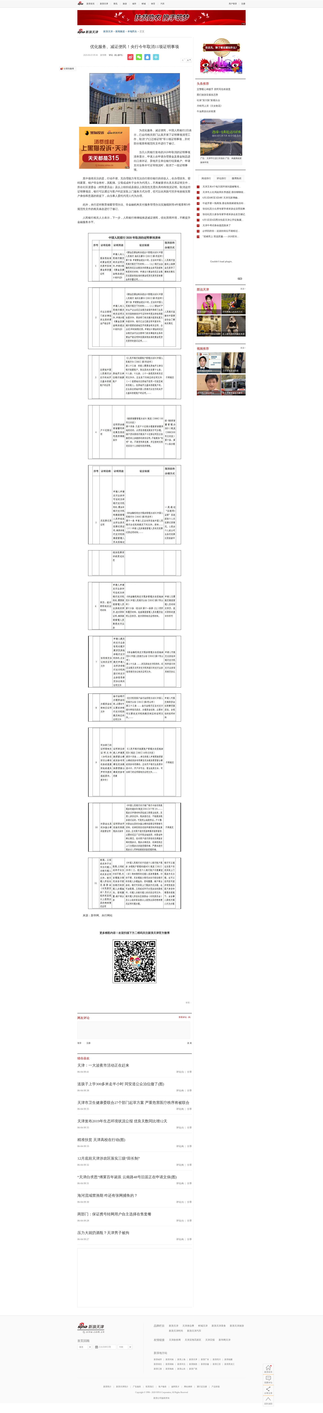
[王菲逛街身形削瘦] (233, 353)
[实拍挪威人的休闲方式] (233, 294)
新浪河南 (170, 1359)
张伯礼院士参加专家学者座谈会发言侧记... (225, 214)
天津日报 (210, 1340)
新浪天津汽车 (194, 1331)
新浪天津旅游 (237, 1326)
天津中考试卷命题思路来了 (217, 225)
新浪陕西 (193, 1364)
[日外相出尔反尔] (209, 353)
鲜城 (144, 4)
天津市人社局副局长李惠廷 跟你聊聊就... (224, 192)
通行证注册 (202, 1386)
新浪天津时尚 (176, 1331)
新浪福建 (228, 1359)
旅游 (125, 4)
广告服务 (137, 1386)
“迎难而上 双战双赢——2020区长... (221, 236)
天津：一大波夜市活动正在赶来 (103, 1065)
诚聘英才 (175, 1386)
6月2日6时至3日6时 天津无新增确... (221, 197)
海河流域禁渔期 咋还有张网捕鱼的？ (107, 1195)
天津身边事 (188, 1326)
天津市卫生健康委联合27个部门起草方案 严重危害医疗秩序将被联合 (133, 1103)
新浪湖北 (158, 1364)
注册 (243, 4)
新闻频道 (120, 31)
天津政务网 (175, 1340)
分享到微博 (69, 69)
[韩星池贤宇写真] (209, 294)
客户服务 (162, 1386)
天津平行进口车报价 (216, 158)
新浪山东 (181, 1369)
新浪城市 (158, 1359)
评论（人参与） (116, 55)
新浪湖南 (170, 1364)
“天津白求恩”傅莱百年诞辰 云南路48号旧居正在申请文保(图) (127, 1177)
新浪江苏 (217, 1364)
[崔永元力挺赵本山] (209, 375)
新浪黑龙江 (229, 1364)
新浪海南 (170, 1369)
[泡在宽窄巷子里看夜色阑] (209, 316)
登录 (79, 1043)
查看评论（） (185, 1017)
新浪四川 (217, 1359)
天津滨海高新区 (193, 1340)
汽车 (162, 4)
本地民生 (132, 31)
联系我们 (150, 1386)
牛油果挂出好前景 (206, 111)
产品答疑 (216, 1386)
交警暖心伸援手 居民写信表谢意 (213, 89)
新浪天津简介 (122, 1386)
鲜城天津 (203, 1326)
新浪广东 (205, 1359)
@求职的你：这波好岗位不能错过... (221, 231)
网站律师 (188, 1386)
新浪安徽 (205, 1364)
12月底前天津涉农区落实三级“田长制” (108, 1158)
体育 (153, 4)
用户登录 (233, 4)
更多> (243, 289)
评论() (180, 1072)
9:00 (121, 1347)
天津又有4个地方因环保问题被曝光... (222, 186)
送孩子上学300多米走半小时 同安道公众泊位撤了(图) (120, 1084)
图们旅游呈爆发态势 (207, 95)
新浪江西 (158, 1369)
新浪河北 (181, 1364)
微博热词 (236, 178)
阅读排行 (206, 178)
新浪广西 (193, 1369)
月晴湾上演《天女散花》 (210, 106)
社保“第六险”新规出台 (208, 100)
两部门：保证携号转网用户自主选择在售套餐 (114, 1214)
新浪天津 (104, 4)
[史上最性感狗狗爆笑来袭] (233, 316)
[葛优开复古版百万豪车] (233, 375)
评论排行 (221, 178)
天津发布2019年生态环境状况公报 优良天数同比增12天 (122, 1121)
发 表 (189, 1043)
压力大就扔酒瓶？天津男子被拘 (103, 1233)
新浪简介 (107, 1386)
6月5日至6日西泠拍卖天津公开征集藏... (223, 220)
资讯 (115, 4)
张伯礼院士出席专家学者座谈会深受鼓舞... (225, 209)
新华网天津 (224, 1340)
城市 (134, 4)
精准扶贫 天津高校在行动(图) (101, 1140)
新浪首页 (90, 4)
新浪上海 (181, 1359)
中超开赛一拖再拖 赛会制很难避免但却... (224, 203)
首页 (81, 1347)
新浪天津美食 (219, 1326)
